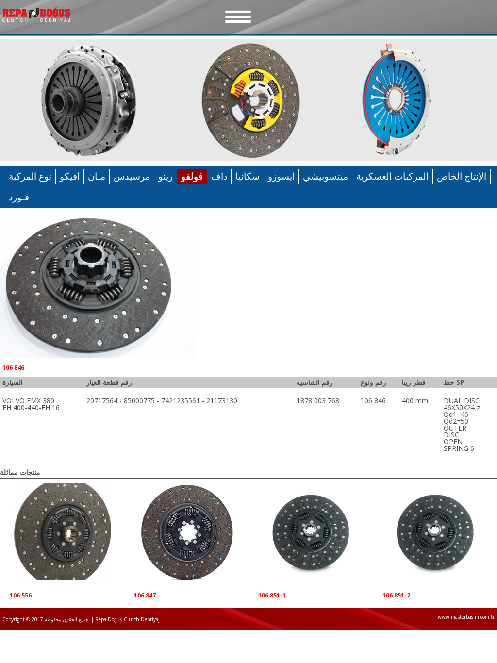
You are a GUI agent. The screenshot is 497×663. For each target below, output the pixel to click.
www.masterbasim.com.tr (466, 616)
